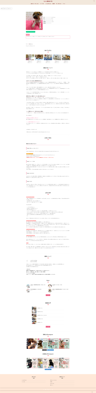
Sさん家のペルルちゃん (40, 311)
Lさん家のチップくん (39, 322)
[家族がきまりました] (39, 57)
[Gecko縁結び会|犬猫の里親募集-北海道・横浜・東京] (48, 1)
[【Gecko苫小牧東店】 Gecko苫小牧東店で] (42, 363)
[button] (94, 1)
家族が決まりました (30, 62)
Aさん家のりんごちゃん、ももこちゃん (42, 315)
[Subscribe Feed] (52, 389)
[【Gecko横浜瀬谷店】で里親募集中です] (32, 343)
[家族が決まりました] (30, 57)
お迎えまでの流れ (52, 383)
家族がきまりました (39, 62)
